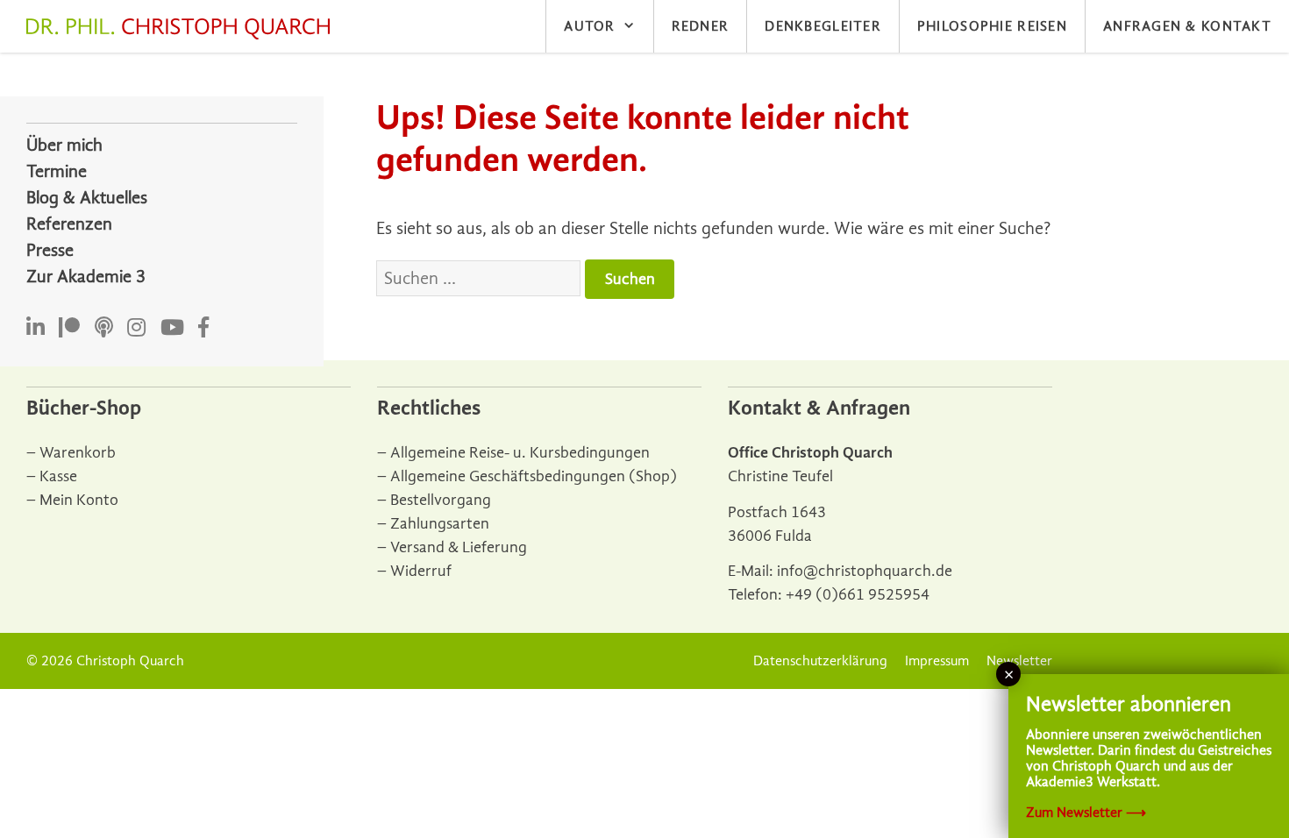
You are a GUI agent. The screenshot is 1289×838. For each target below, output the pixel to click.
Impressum (937, 661)
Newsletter (1019, 661)
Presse (50, 250)
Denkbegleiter (823, 26)
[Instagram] (136, 328)
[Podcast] (104, 328)
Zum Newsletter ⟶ (1086, 812)
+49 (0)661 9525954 (857, 595)
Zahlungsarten (439, 524)
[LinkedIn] (35, 328)
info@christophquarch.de (864, 571)
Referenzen (69, 224)
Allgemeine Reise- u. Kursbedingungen (520, 453)
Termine (56, 171)
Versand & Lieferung (458, 547)
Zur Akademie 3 (86, 276)
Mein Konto (78, 500)
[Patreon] (69, 328)
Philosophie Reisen (992, 26)
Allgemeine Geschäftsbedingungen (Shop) (533, 476)
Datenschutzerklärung (820, 661)
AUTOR (589, 26)
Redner (701, 26)
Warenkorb (77, 453)
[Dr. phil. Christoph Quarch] (182, 28)
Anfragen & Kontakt (1187, 26)
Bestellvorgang (440, 500)
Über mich (64, 145)
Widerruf (421, 571)
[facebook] (203, 328)
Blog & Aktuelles (86, 198)
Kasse (58, 476)
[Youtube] (172, 328)
